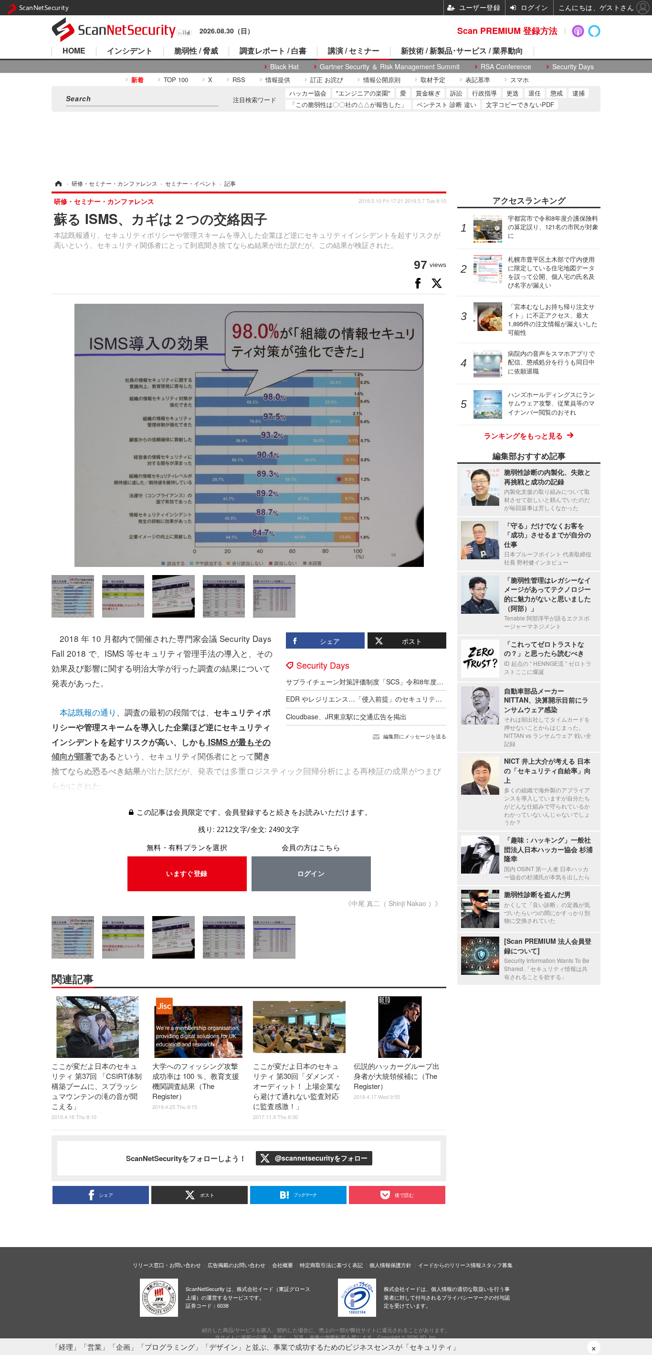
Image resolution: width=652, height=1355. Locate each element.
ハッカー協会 (307, 92)
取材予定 (433, 79)
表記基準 (477, 79)
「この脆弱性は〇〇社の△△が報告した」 (348, 104)
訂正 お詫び (326, 79)
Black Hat (284, 66)
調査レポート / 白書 (273, 51)
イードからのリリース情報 (449, 1265)
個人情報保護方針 (390, 1265)
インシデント (130, 51)
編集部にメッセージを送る (414, 736)
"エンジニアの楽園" (363, 92)
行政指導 (484, 92)
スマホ (519, 79)
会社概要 (282, 1265)
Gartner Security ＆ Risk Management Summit (390, 66)
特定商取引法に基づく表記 (331, 1265)
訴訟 (456, 92)
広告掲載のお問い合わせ (236, 1265)
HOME (74, 51)
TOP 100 (176, 79)
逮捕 (578, 92)
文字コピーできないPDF (520, 104)
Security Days (573, 66)
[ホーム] (58, 183)
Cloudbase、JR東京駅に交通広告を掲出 (346, 716)
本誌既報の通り (88, 712)
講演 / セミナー (353, 51)
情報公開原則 (381, 79)
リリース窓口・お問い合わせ (167, 1265)
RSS (238, 79)
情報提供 (277, 79)
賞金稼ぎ (428, 92)
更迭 (512, 92)
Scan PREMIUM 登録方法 (507, 30)
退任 (534, 92)
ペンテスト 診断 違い (446, 104)
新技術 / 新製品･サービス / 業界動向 (462, 51)
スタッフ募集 (497, 1265)
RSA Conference (506, 66)
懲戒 (556, 92)
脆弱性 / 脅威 (196, 51)
